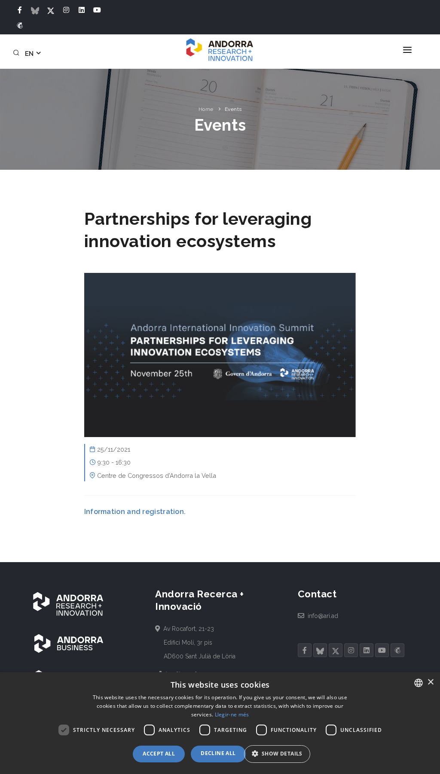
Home (206, 109)
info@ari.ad (322, 615)
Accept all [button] (159, 753)
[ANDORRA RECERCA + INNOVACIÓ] (68, 604)
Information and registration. (135, 512)
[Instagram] (66, 10)
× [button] (430, 682)
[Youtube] (97, 10)
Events (233, 109)
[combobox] (418, 683)
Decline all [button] (218, 753)
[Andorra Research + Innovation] (220, 49)
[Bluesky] (35, 10)
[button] (280, 754)
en (30, 54)
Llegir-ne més (232, 714)
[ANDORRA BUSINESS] (68, 643)
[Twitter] (51, 10)
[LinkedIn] (82, 10)
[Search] (17, 53)
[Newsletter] (20, 26)
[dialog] (220, 723)
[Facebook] (20, 10)
